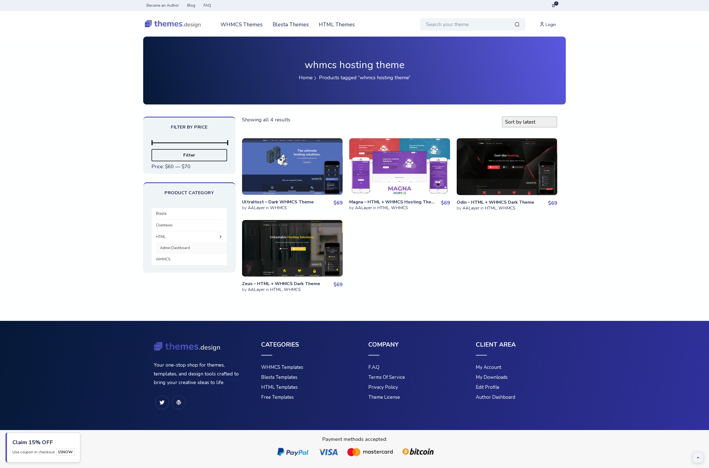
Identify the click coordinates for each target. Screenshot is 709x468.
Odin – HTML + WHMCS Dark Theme (495, 202)
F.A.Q (373, 367)
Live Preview (292, 181)
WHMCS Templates (282, 367)
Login (550, 25)
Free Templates (277, 397)
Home (306, 77)
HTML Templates (279, 387)
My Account (488, 367)
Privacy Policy (383, 387)
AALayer (256, 208)
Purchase (292, 152)
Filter (189, 155)
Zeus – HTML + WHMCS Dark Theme (281, 284)
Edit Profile (487, 387)
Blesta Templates (279, 377)
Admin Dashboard (175, 247)
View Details (292, 164)
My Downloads (492, 377)
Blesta (161, 213)
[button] (697, 457)
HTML (161, 236)
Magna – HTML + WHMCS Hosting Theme (393, 202)
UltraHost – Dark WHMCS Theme (278, 202)
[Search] (517, 25)
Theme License (384, 397)
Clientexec (164, 225)
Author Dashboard (495, 397)
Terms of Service (386, 377)
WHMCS (163, 259)
